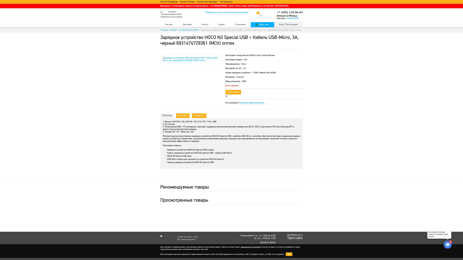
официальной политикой (251, 247)
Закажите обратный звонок (251, 103)
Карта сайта (295, 238)
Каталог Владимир (168, 2)
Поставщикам (226, 2)
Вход (281, 25)
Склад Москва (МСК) (189, 30)
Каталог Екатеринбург (207, 2)
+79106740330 (292, 18)
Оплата (205, 25)
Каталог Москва (187, 2)
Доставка (187, 25)
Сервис (221, 25)
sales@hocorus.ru (295, 235)
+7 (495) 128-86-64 (290, 12)
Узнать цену (233, 92)
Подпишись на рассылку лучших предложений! (227, 12)
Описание (167, 115)
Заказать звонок (268, 242)
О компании (240, 25)
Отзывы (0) (199, 115)
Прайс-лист (263, 25)
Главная (164, 30)
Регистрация (292, 25)
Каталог (169, 25)
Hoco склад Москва (266, 55)
